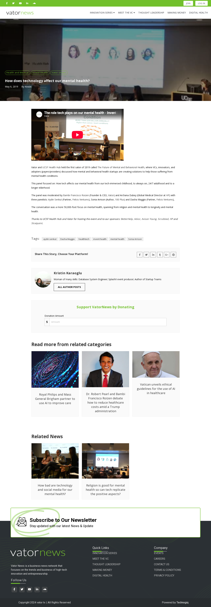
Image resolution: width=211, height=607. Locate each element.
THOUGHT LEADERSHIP (106, 564)
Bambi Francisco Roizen (76, 195)
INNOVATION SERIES (104, 553)
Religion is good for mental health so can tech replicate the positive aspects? (105, 489)
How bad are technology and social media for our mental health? (55, 489)
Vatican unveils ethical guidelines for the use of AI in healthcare (156, 388)
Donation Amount (54, 315)
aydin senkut (49, 239)
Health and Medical (17, 72)
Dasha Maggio (67, 239)
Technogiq (182, 602)
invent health (99, 239)
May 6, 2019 (11, 86)
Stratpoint (36, 223)
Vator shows (59, 72)
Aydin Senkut (55, 199)
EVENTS (159, 553)
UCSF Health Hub (51, 167)
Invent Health (40, 72)
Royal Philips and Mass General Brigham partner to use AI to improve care (55, 398)
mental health (117, 239)
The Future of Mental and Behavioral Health (120, 167)
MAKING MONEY (102, 569)
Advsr (137, 218)
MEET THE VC (100, 558)
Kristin (28, 86)
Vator (111, 195)
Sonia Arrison (135, 239)
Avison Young (149, 218)
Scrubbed (163, 218)
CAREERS (159, 558)
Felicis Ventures (80, 199)
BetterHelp (127, 218)
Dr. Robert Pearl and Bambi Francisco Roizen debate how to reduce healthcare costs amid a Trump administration (105, 402)
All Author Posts (69, 287)
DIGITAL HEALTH (102, 575)
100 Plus (119, 199)
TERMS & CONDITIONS (167, 569)
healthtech (84, 239)
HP (167, 195)
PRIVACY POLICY (164, 575)
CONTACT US (161, 564)
